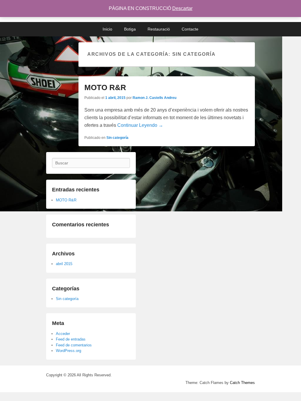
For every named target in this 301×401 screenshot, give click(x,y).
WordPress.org (68, 350)
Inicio (107, 29)
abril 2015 (64, 264)
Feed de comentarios (74, 345)
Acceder (63, 333)
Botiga (130, 29)
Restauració (159, 29)
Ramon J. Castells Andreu (154, 98)
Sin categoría (117, 138)
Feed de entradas (71, 339)
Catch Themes (242, 382)
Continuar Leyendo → (140, 125)
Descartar (182, 8)
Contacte (190, 29)
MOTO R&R (105, 87)
